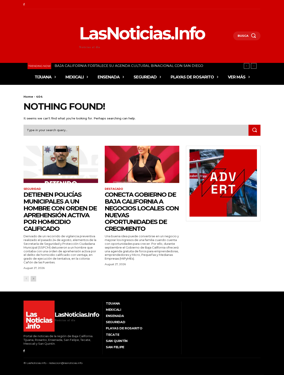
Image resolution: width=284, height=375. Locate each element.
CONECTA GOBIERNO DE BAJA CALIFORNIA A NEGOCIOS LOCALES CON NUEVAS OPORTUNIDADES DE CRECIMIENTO (142, 211)
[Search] (254, 130)
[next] (253, 66)
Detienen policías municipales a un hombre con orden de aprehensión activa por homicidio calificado (60, 211)
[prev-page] (26, 279)
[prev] (246, 66)
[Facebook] (24, 4)
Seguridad (32, 188)
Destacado (114, 188)
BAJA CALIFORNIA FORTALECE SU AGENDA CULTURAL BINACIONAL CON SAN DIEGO (129, 66)
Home (28, 96)
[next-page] (33, 279)
